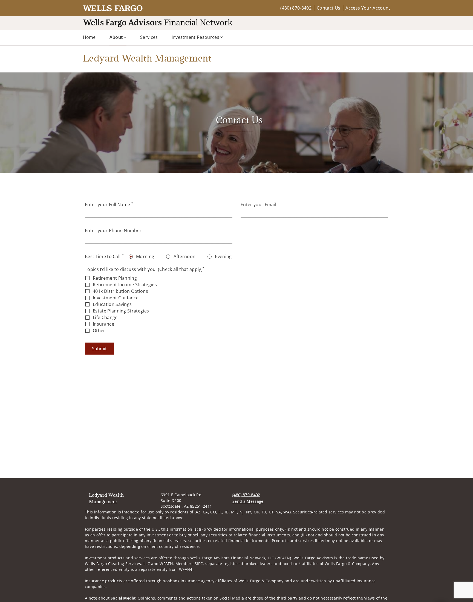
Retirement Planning (115, 278)
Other (99, 331)
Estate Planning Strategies (121, 311)
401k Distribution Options (120, 291)
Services (149, 37)
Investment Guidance (116, 298)
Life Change (105, 317)
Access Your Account (367, 8)
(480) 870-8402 (295, 8)
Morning (145, 256)
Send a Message (247, 501)
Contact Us (328, 8)
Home (89, 37)
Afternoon (184, 256)
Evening (223, 256)
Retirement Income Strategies (125, 285)
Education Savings (112, 304)
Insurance (103, 324)
